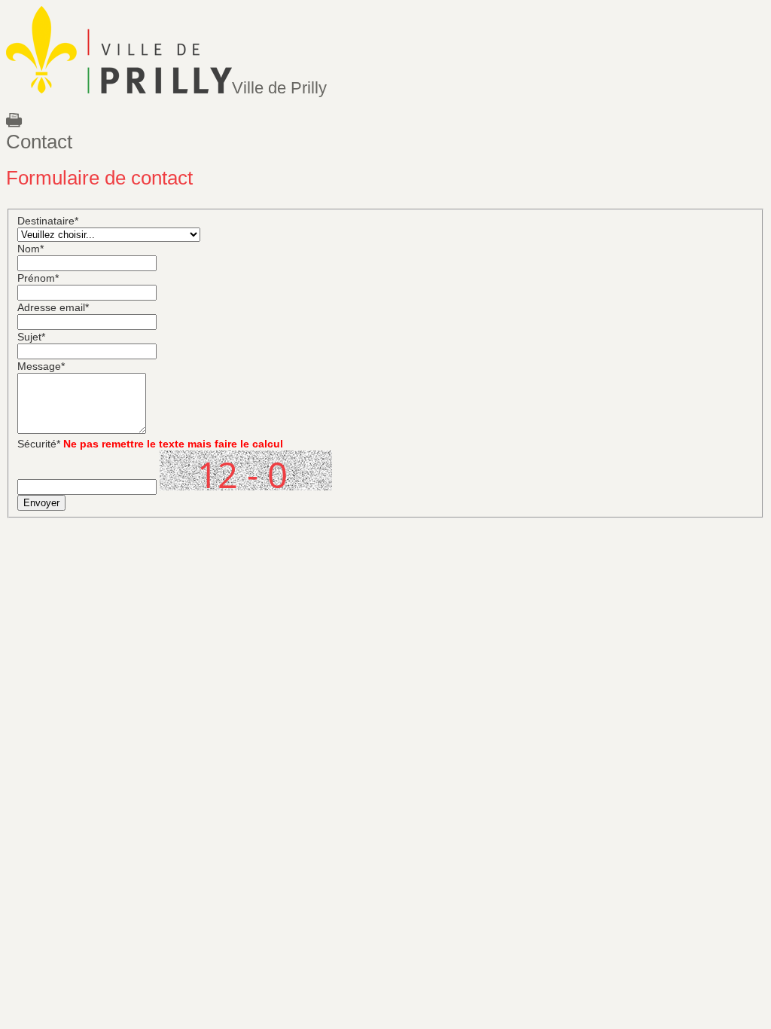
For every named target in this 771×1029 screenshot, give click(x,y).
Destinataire (47, 221)
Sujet (31, 337)
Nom (30, 249)
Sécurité (38, 444)
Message (41, 366)
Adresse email (53, 307)
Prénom (38, 278)
